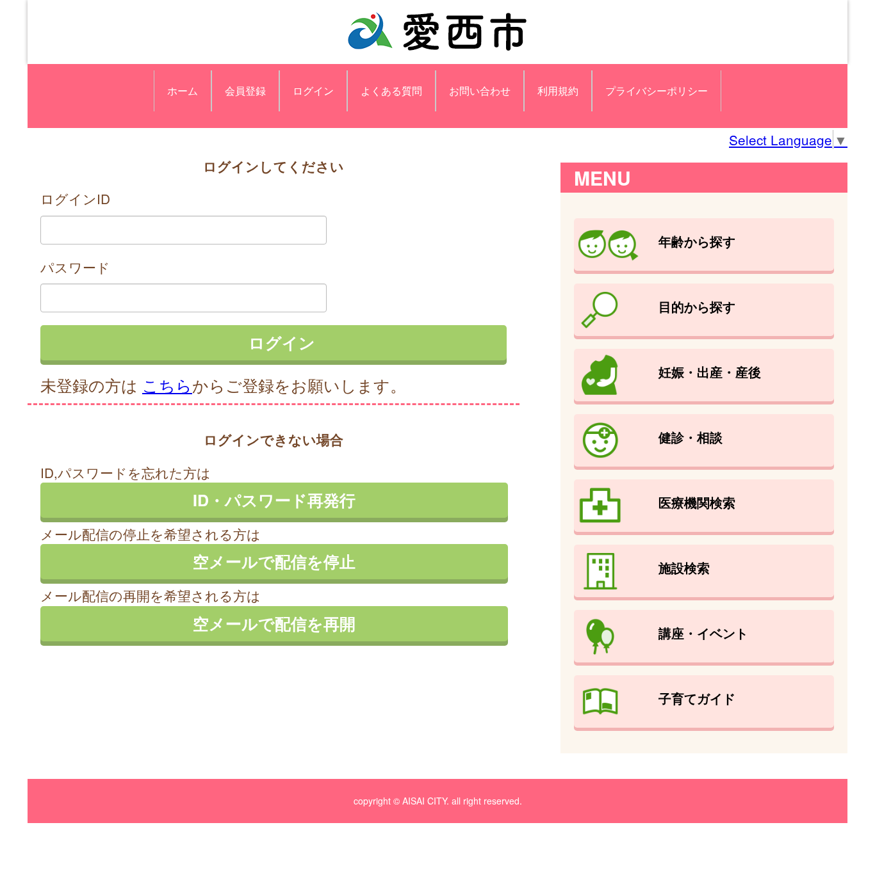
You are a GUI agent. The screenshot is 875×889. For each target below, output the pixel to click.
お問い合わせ (480, 90)
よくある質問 (391, 90)
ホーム (182, 90)
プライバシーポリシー (656, 90)
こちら (167, 384)
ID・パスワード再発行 (274, 499)
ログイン (313, 90)
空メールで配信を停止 (274, 561)
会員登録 (245, 90)
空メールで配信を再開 (274, 623)
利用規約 (557, 90)
